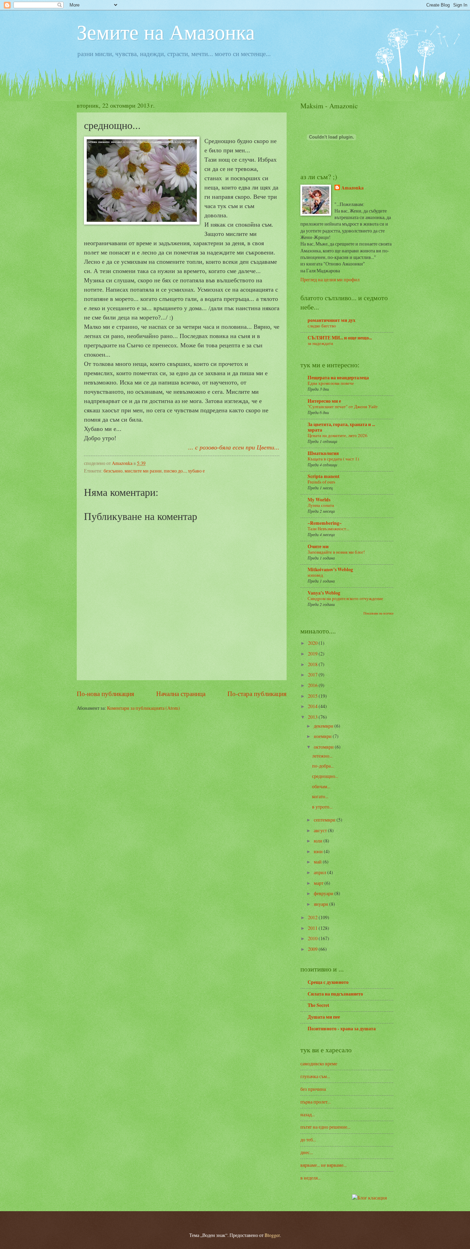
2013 (313, 717)
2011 (313, 928)
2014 (313, 706)
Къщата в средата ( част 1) (333, 459)
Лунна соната (321, 505)
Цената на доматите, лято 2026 (337, 435)
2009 (313, 949)
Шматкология (323, 453)
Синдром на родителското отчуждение (345, 598)
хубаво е (196, 470)
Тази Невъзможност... (328, 528)
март (319, 883)
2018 (313, 664)
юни (319, 851)
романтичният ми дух (331, 320)
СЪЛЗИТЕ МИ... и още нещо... (340, 337)
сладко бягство (322, 326)
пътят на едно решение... (325, 1126)
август (321, 830)
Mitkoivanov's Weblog (330, 569)
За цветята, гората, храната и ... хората (341, 427)
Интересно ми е (324, 401)
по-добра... (323, 765)
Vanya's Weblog (324, 592)
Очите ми (318, 546)
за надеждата (320, 343)
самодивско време (318, 1063)
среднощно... (325, 776)
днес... (306, 1152)
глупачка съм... (315, 1076)
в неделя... (310, 1177)
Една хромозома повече (331, 383)
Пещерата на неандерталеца (338, 377)
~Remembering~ (325, 523)
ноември (323, 736)
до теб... (308, 1139)
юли (318, 840)
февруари (324, 893)
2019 (313, 653)
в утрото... (322, 806)
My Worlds (319, 499)
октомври (324, 746)
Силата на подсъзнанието (335, 993)
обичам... (321, 786)
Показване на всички (378, 613)
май (318, 861)
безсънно (113, 470)
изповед (315, 575)
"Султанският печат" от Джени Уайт (343, 406)
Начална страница (180, 693)
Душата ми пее (324, 1016)
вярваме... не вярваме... (323, 1165)
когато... (320, 796)
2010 (313, 938)
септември (325, 819)
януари (321, 904)
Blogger (272, 1235)
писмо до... (175, 470)
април (320, 872)
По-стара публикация (257, 693)
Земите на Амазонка (166, 31)
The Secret (318, 1005)
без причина (313, 1089)
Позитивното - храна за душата (342, 1028)
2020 (313, 643)
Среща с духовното (328, 982)
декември (324, 726)
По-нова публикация (105, 693)
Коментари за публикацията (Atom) (143, 708)
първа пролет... (315, 1101)
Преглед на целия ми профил (330, 279)
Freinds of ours (321, 482)
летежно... (322, 755)
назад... (307, 1114)
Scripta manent (324, 476)
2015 (313, 696)
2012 (313, 917)
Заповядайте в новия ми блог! (336, 552)
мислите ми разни (143, 470)
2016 (313, 685)
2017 (313, 674)
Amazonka (352, 188)
